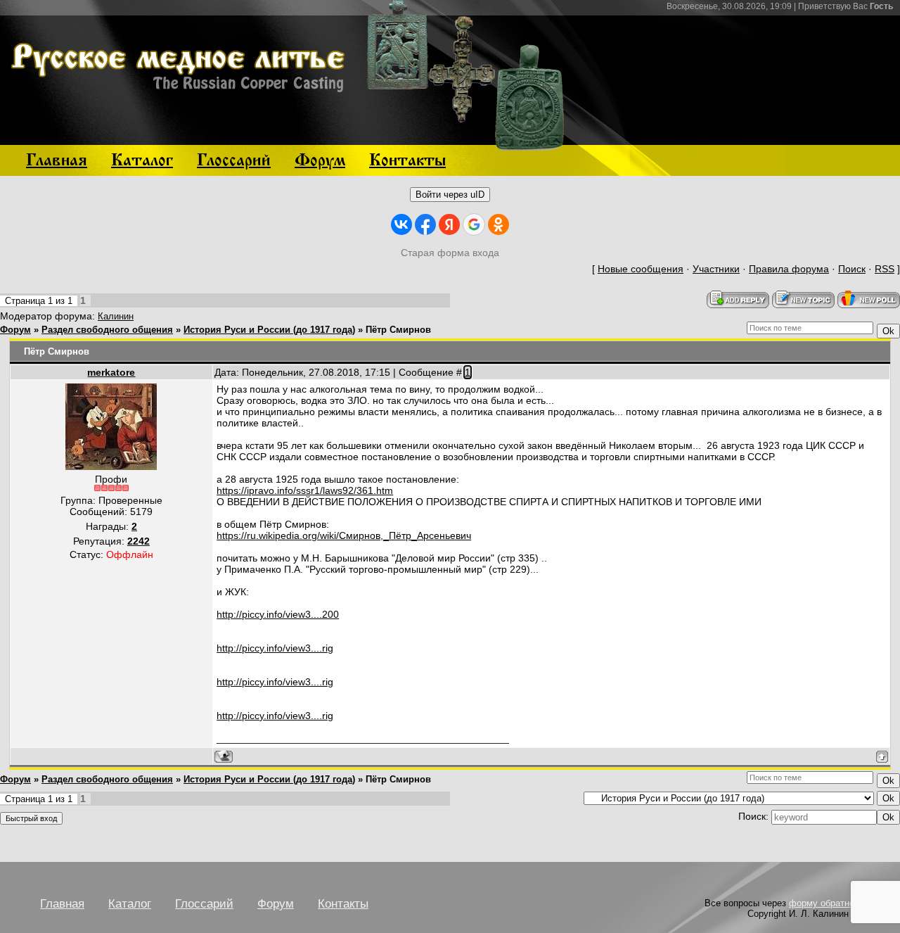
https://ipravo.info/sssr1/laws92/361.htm (305, 490)
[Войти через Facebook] (425, 224)
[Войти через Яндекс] (449, 224)
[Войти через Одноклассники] (498, 224)
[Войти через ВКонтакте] (401, 224)
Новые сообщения (640, 268)
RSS (884, 268)
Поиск (852, 268)
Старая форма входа (450, 252)
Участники (716, 268)
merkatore (111, 372)
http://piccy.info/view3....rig (275, 648)
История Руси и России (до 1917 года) (269, 329)
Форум (15, 329)
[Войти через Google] (474, 224)
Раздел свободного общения (107, 329)
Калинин (116, 316)
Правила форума (789, 268)
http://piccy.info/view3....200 (278, 614)
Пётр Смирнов (398, 329)
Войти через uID (450, 194)
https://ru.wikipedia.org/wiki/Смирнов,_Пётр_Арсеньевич (344, 535)
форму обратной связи (837, 903)
